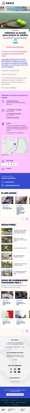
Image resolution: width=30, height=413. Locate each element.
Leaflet (16, 153)
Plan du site (15, 404)
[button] (15, 144)
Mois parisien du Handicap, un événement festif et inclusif (14, 54)
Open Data (11, 402)
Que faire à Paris (11, 410)
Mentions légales (5, 400)
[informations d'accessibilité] (9, 164)
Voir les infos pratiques (15, 47)
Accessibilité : (20, 400)
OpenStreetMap (22, 153)
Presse (6, 402)
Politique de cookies (21, 402)
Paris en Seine (23, 410)
